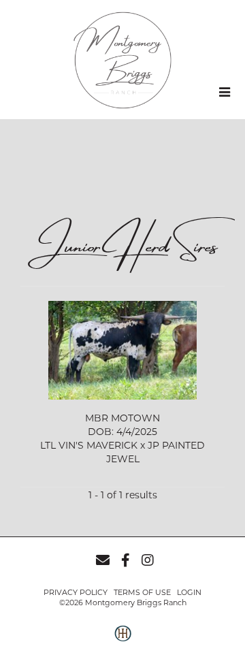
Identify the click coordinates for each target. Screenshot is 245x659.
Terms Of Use (142, 592)
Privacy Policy (76, 592)
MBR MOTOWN (122, 418)
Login (189, 592)
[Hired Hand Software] (123, 641)
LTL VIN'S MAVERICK (88, 445)
